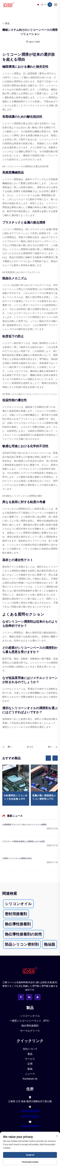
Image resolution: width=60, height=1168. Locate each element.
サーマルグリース (30, 1030)
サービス (30, 1058)
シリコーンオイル (30, 1015)
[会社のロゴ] (8, 4)
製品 (30, 1053)
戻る (7, 23)
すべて (30, 747)
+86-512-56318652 (30, 1110)
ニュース (30, 1073)
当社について (30, 1048)
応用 (30, 1063)
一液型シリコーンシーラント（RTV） (30, 1020)
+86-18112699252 (30, 1116)
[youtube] (37, 997)
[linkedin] (29, 997)
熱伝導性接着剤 (30, 1025)
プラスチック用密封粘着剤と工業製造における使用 (23, 841)
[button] (48, 758)
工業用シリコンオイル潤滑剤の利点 (17, 858)
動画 (30, 1068)
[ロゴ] (30, 970)
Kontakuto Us (30, 1078)
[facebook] (21, 997)
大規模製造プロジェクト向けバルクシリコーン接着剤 (24, 824)
